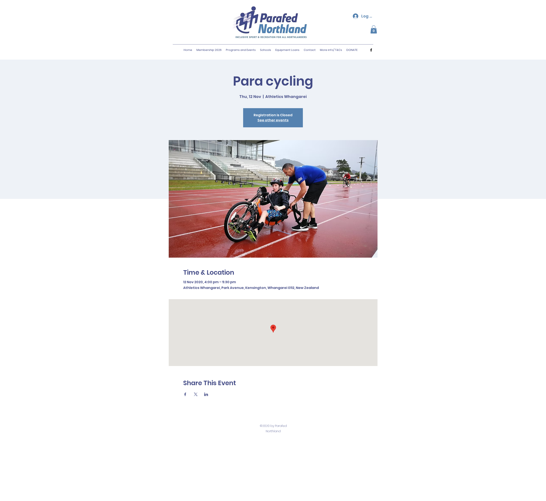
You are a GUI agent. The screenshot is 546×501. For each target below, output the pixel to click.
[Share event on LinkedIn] (206, 394)
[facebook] (371, 50)
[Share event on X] (196, 394)
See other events (273, 120)
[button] (373, 29)
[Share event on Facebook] (185, 394)
